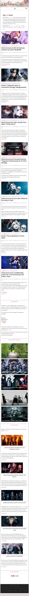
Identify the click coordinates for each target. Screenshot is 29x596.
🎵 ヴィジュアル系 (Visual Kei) (11, 45)
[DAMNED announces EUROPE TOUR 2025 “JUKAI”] (12, 495)
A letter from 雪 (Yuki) (7, 357)
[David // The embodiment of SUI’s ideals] (14, 225)
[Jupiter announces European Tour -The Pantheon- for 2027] (12, 440)
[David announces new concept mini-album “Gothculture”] (14, 111)
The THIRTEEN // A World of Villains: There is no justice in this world (13, 388)
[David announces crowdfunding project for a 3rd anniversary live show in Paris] (14, 262)
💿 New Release (21, 120)
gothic (21, 27)
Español (20, 590)
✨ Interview (4, 83)
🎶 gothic (24, 52)
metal (4, 29)
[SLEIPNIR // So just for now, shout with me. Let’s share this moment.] (14, 398)
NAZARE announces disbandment (14, 556)
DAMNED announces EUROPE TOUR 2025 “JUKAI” (14, 502)
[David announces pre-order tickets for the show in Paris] (14, 188)
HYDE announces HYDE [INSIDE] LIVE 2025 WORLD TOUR (14, 529)
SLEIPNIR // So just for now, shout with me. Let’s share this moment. (13, 404)
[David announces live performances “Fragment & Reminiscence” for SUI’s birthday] (14, 148)
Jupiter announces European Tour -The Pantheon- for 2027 (14, 448)
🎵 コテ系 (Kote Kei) (10, 52)
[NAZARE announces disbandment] (12, 548)
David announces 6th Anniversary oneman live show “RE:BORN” (13, 49)
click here (6, 430)
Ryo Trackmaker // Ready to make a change (12, 420)
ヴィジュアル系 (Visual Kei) (16, 25)
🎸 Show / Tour (21, 45)
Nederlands (15, 590)
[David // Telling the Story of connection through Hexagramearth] (14, 75)
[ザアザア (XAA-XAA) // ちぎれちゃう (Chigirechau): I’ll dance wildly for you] (14, 366)
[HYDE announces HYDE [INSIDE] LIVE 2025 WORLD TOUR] (12, 521)
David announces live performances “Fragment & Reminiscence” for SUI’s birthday (13, 161)
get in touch (9, 329)
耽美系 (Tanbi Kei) (14, 27)
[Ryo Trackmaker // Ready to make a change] (14, 414)
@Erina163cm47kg (6, 64)
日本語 (25, 590)
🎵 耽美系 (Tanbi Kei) (18, 52)
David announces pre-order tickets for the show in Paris (14, 199)
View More (5, 65)
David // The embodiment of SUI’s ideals (12, 237)
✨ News (3, 45)
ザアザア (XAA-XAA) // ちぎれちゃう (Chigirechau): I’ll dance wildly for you (14, 372)
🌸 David (4, 52)
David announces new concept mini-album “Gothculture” (14, 123)
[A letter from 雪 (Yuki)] (14, 350)
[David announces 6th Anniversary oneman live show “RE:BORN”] (14, 37)
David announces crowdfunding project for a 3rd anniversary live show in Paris (12, 274)
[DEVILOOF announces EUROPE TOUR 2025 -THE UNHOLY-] (12, 468)
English (9, 590)
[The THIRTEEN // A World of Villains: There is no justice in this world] (14, 382)
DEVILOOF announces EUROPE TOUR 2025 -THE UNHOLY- (14, 476)
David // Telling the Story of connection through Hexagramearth (13, 86)
